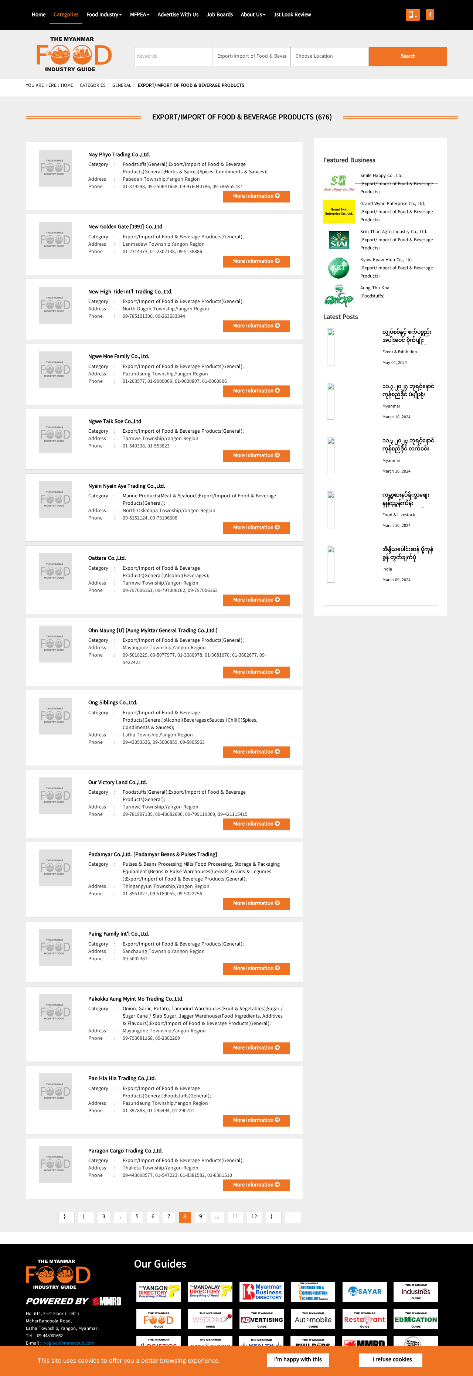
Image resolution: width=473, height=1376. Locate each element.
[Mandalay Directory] (210, 1292)
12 (254, 1217)
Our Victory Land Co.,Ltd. (117, 783)
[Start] (66, 1217)
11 (235, 1217)
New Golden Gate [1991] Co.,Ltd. (126, 227)
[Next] (274, 1217)
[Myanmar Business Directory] (262, 1292)
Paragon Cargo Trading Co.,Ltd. (125, 1151)
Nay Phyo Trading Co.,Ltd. (119, 155)
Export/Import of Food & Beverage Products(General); (183, 237)
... (120, 1217)
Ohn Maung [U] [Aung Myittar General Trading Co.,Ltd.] (153, 631)
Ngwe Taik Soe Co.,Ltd (114, 422)
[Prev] (86, 1217)
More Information (254, 196)
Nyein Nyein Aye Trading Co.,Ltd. (126, 486)
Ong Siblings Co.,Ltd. (112, 703)
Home (38, 15)
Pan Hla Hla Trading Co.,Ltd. (122, 1079)
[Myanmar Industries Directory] (416, 1292)
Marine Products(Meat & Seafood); (161, 496)
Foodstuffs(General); (146, 164)
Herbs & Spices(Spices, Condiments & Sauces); (216, 172)
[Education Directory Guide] (416, 1319)
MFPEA (138, 15)
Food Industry (102, 15)
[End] (293, 1217)
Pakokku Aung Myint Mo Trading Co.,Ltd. (136, 999)
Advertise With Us (178, 15)
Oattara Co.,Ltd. (107, 558)
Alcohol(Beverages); (187, 576)
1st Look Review (292, 15)
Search (408, 56)
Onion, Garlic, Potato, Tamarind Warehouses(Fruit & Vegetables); (195, 1009)
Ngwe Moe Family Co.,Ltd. (118, 357)
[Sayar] (364, 1292)
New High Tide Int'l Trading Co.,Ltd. (130, 292)
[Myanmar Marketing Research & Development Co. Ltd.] (73, 1304)
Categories (66, 15)
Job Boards (220, 15)
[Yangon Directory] (159, 1292)
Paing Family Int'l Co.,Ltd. (118, 934)
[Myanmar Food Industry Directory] (159, 1319)
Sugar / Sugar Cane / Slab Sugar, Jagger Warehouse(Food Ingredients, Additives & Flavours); (203, 1016)
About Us (251, 15)
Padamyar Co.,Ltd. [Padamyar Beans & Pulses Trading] (152, 855)
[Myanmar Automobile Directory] (313, 1319)
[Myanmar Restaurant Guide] (364, 1319)
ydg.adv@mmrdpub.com (69, 1343)
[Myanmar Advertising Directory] (262, 1319)
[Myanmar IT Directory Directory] (313, 1292)
